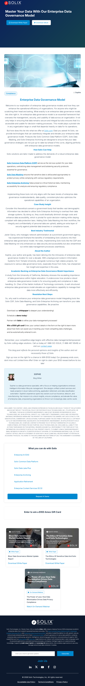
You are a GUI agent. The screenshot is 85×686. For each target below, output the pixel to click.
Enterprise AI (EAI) (21, 455)
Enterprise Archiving (22, 475)
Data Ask (32, 639)
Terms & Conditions (46, 682)
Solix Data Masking (15, 175)
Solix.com (48, 131)
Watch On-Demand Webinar (38, 606)
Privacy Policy (62, 682)
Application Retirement (23, 481)
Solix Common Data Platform (26, 461)
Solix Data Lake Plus (22, 468)
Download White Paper (19, 23)
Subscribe (65, 654)
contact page (46, 346)
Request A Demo (42, 496)
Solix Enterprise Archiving (18, 183)
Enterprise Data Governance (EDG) (35, 633)
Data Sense (22, 639)
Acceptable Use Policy (26, 682)
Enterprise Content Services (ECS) (28, 488)
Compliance (10, 93)
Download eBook (42, 23)
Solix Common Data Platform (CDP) (22, 163)
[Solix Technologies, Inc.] (19, 3)
